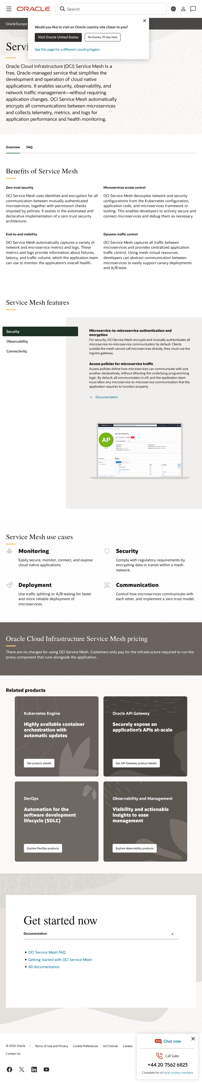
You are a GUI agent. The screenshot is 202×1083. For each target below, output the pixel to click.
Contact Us (13, 1053)
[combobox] (111, 9)
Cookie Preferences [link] (85, 1046)
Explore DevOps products (43, 848)
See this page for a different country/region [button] (67, 49)
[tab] (40, 331)
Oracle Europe (16, 23)
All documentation (44, 966)
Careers (128, 1046)
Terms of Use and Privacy (51, 1046)
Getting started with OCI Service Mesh (60, 959)
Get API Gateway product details (136, 763)
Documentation (107, 397)
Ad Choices (110, 1046)
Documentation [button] (35, 933)
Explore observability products (134, 848)
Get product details (39, 763)
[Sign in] (183, 9)
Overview (13, 147)
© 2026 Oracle (15, 1046)
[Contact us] (193, 9)
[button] (9, 9)
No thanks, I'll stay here (102, 37)
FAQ (29, 147)
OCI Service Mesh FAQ (47, 952)
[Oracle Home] (33, 9)
